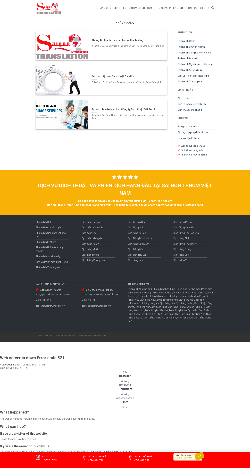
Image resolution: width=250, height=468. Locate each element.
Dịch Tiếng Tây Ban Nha (186, 233)
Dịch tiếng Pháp (196, 296)
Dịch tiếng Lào (89, 233)
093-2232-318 (44, 300)
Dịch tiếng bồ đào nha (156, 310)
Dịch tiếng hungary (149, 303)
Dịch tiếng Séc (181, 254)
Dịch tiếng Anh (142, 307)
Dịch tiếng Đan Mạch (138, 244)
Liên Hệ (204, 8)
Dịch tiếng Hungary (92, 222)
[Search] (212, 7)
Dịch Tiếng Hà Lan (137, 254)
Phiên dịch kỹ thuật (188, 58)
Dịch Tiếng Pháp (90, 254)
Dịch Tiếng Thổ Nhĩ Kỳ (185, 244)
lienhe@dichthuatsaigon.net (51, 306)
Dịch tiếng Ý (170, 317)
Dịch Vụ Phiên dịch (171, 8)
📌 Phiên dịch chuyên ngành (192, 155)
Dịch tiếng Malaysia (92, 238)
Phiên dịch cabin (157, 296)
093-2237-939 (90, 300)
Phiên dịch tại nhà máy (188, 289)
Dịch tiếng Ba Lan (137, 233)
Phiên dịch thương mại (140, 289)
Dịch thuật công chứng (190, 109)
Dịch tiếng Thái (181, 238)
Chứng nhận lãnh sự (188, 138)
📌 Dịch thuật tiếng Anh (190, 150)
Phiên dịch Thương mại (190, 81)
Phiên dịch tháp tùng (164, 289)
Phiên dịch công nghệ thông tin (189, 292)
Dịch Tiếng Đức (136, 249)
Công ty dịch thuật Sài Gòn (57, 335)
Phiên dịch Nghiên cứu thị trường (195, 64)
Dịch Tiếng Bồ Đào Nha (140, 238)
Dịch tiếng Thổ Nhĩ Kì (152, 314)
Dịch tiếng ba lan (178, 310)
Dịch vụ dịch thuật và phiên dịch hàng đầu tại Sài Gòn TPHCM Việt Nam (125, 189)
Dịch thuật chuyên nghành (192, 104)
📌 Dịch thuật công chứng (191, 146)
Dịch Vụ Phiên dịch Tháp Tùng (194, 75)
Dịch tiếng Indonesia (92, 227)
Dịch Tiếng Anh (136, 227)
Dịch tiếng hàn (167, 303)
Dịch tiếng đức (197, 307)
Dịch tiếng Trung (182, 249)
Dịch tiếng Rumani (153, 317)
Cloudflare (125, 389)
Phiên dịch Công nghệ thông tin (194, 52)
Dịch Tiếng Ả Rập (137, 222)
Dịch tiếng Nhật (90, 249)
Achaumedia (82, 335)
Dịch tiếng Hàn (135, 260)
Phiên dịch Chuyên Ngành (191, 46)
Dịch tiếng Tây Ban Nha (193, 314)
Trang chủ (104, 8)
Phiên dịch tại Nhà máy (190, 70)
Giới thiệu (119, 8)
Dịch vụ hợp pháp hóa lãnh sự (193, 132)
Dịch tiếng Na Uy (90, 244)
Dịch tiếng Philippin (177, 296)
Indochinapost (101, 335)
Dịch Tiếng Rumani (183, 222)
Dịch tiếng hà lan (184, 303)
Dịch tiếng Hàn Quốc (178, 307)
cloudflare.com (13, 364)
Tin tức (193, 8)
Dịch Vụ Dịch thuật (141, 8)
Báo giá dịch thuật (187, 126)
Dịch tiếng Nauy (148, 299)
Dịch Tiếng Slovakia (183, 227)
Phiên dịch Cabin (186, 41)
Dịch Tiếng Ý (180, 260)
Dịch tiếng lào (186, 299)
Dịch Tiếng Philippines (93, 260)
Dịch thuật (183, 98)
